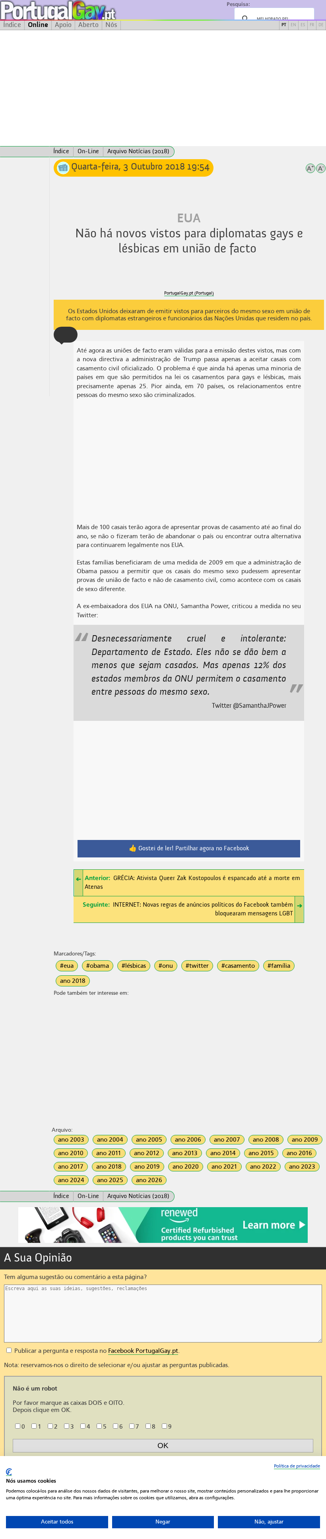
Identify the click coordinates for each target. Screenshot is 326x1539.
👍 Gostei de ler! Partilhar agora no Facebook (189, 849)
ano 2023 (302, 1166)
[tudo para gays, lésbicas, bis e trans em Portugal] (79, 10)
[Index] (24, 151)
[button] (66, 335)
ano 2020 (186, 1166)
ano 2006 (188, 1139)
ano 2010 (70, 1153)
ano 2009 (305, 1139)
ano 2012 (146, 1153)
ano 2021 (224, 1166)
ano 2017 (70, 1166)
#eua (67, 965)
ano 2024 (71, 1180)
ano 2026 (149, 1180)
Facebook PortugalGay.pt (143, 1350)
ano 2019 (147, 1166)
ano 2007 (227, 1139)
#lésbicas (134, 965)
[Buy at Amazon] (163, 1241)
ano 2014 (223, 1153)
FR (312, 25)
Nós (111, 25)
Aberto (88, 25)
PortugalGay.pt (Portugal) (189, 293)
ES (303, 25)
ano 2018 (72, 980)
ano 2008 (266, 1139)
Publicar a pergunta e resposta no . (96, 1350)
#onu (166, 965)
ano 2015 (261, 1153)
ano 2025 (110, 1180)
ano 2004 (110, 1139)
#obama (97, 965)
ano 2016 (299, 1153)
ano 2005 (149, 1139)
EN (293, 25)
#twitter (197, 965)
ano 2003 (71, 1139)
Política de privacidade (297, 1466)
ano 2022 (263, 1166)
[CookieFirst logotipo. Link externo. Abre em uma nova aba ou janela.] (9, 1472)
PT (283, 25)
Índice (12, 25)
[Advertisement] (163, 88)
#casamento (238, 965)
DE (321, 25)
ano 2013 (185, 1153)
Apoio (63, 25)
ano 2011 (108, 1153)
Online (38, 25)
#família (279, 965)
